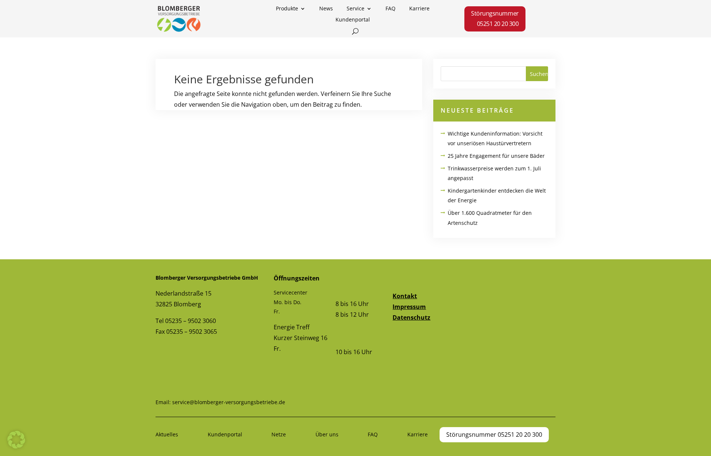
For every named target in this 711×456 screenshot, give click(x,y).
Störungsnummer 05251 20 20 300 (494, 18)
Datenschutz (411, 317)
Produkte (287, 9)
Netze (278, 434)
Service (355, 9)
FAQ (390, 9)
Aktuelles (167, 434)
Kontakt (405, 296)
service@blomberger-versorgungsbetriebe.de (228, 402)
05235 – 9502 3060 (190, 321)
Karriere (419, 9)
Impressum (409, 307)
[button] (16, 439)
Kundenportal (353, 20)
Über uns (327, 434)
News (326, 9)
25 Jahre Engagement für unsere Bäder (496, 155)
